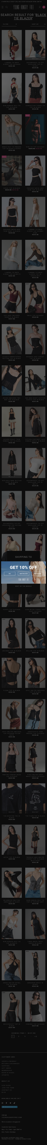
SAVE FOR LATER (24, 573)
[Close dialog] (44, 563)
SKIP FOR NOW (37, 573)
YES (10, 573)
